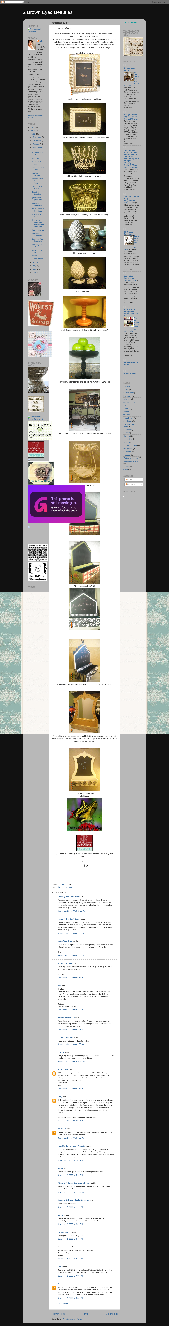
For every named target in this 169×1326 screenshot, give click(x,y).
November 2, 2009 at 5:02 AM (70, 1175)
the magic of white (37, 246)
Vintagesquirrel (64, 1232)
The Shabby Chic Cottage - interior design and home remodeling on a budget (131, 155)
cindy (60, 1267)
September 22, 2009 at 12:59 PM (71, 911)
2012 (33, 127)
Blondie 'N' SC (130, 374)
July (35, 266)
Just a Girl (128, 276)
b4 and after (63, 887)
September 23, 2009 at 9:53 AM (71, 1044)
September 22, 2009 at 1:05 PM (71, 955)
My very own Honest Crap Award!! (38, 181)
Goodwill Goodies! (37, 204)
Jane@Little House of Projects (71, 1146)
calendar (127, 399)
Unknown (62, 1129)
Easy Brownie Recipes (129, 202)
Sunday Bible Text (131, 461)
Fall (124, 405)
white (71, 887)
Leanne (61, 1052)
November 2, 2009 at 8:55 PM (70, 1298)
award (126, 390)
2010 (33, 131)
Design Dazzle (130, 115)
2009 (33, 134)
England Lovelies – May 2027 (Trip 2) (131, 118)
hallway (126, 433)
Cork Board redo (37, 251)
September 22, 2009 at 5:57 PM (71, 978)
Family (126, 409)
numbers (127, 452)
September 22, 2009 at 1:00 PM (71, 933)
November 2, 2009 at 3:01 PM (70, 1224)
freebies (126, 415)
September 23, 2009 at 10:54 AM (71, 1061)
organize (127, 455)
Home (85, 1313)
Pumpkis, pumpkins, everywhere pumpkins (38, 223)
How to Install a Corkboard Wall (130, 279)
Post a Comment (62, 1303)
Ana (59, 986)
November (37, 141)
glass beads (128, 418)
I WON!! (35, 158)
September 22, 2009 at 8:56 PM (71, 1010)
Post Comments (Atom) (73, 1319)
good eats (127, 421)
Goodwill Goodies (36, 193)
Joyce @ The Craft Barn (68, 897)
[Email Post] (70, 884)
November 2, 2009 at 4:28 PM (70, 1259)
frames (126, 412)
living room (128, 449)
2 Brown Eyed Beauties (47, 12)
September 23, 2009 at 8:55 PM (71, 1138)
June (35, 269)
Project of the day (130, 458)
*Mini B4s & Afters (37, 187)
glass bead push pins (37, 199)
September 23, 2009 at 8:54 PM (71, 1121)
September (37, 148)
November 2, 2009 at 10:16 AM (71, 1192)
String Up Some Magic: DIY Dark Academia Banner (131, 165)
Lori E (60, 1215)
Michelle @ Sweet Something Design (74, 1183)
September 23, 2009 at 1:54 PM (71, 1089)
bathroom (127, 396)
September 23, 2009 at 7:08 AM (71, 1030)
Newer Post (58, 1313)
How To (126, 436)
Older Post (111, 1313)
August (36, 262)
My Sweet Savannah (128, 233)
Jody (60, 1097)
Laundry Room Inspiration (38, 240)
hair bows (127, 430)
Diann (60, 1168)
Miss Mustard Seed (66, 1018)
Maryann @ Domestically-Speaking (73, 1200)
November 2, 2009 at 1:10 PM (70, 1207)
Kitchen (126, 442)
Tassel (126, 467)
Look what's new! (37, 163)
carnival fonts (129, 402)
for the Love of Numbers (38, 210)
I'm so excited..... (37, 257)
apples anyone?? (37, 174)
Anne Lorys (63, 1069)
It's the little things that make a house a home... (131, 313)
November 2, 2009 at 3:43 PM (70, 1239)
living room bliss (39, 230)
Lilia (41, 41)
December (37, 137)
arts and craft (129, 386)
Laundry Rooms (130, 445)
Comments (131, 484)
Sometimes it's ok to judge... (38, 154)
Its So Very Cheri (65, 941)
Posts (129, 480)
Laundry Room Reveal (38, 216)
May (35, 273)
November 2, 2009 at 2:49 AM (70, 1160)
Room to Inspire (65, 963)
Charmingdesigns (66, 1037)
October (36, 144)
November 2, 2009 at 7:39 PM (70, 1276)
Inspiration (127, 439)
